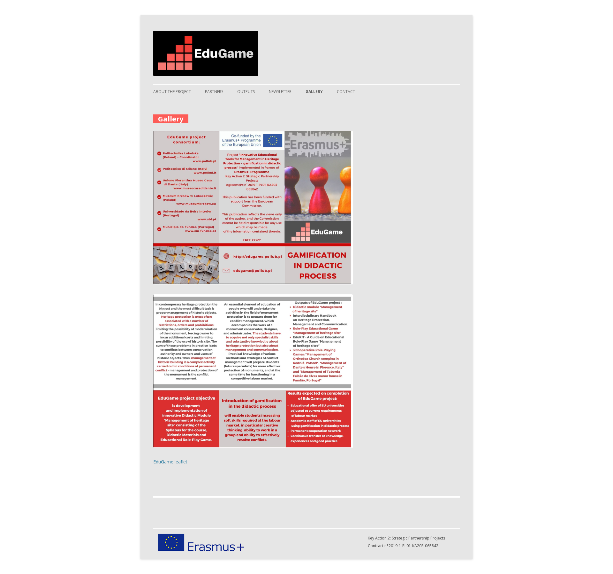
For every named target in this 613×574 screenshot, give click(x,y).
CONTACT (346, 91)
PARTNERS (214, 91)
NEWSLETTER (280, 91)
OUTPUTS (246, 91)
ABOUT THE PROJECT (172, 91)
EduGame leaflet (170, 462)
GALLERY (314, 91)
